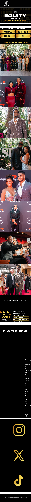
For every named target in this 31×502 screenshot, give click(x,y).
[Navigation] (2, 4)
